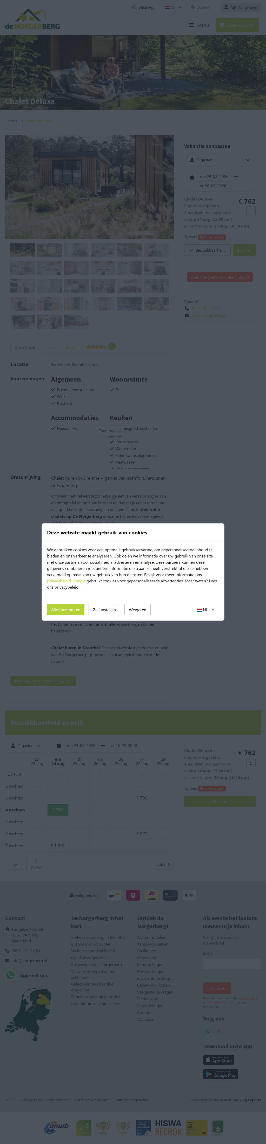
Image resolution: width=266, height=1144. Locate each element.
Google (79, 580)
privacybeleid (59, 580)
